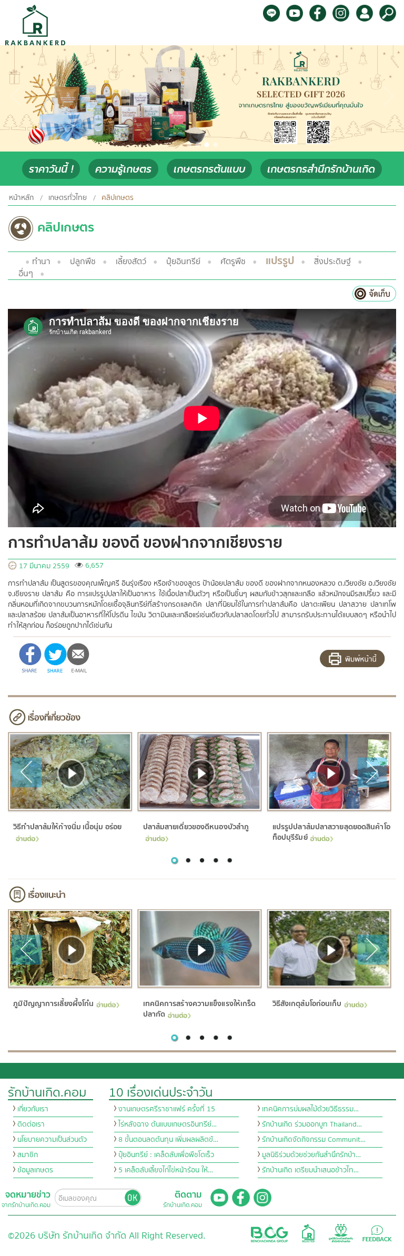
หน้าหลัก (21, 198)
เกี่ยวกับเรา (32, 1109)
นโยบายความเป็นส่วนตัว (52, 1140)
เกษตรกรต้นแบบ (209, 169)
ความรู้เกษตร (123, 169)
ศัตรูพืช (233, 261)
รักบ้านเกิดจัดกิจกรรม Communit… (314, 1140)
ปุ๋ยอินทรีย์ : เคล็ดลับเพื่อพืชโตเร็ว (166, 1155)
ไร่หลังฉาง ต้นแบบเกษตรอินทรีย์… (167, 1124)
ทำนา (41, 261)
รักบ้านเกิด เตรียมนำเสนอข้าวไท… (310, 1170)
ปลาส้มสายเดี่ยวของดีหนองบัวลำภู (196, 826)
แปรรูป (280, 261)
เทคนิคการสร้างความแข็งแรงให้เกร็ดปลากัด (199, 1009)
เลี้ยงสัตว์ (131, 261)
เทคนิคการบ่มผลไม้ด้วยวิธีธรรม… (310, 1109)
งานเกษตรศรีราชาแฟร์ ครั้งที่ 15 (166, 1109)
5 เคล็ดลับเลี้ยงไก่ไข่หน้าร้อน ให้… (165, 1170)
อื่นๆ (25, 273)
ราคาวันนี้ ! (51, 169)
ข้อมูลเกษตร (35, 1170)
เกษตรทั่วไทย (67, 198)
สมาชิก (27, 1155)
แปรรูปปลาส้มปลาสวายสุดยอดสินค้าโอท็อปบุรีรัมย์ (331, 832)
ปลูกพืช (83, 261)
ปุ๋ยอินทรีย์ (183, 261)
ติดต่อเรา (31, 1124)
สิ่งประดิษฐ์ (332, 261)
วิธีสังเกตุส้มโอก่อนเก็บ (306, 1004)
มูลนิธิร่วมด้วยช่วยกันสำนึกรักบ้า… (311, 1155)
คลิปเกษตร (118, 198)
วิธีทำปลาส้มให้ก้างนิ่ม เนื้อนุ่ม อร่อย (67, 826)
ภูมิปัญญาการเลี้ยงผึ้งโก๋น (53, 1004)
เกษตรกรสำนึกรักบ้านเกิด (321, 169)
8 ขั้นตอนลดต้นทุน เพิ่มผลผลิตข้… (168, 1140)
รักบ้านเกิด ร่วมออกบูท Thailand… (312, 1124)
